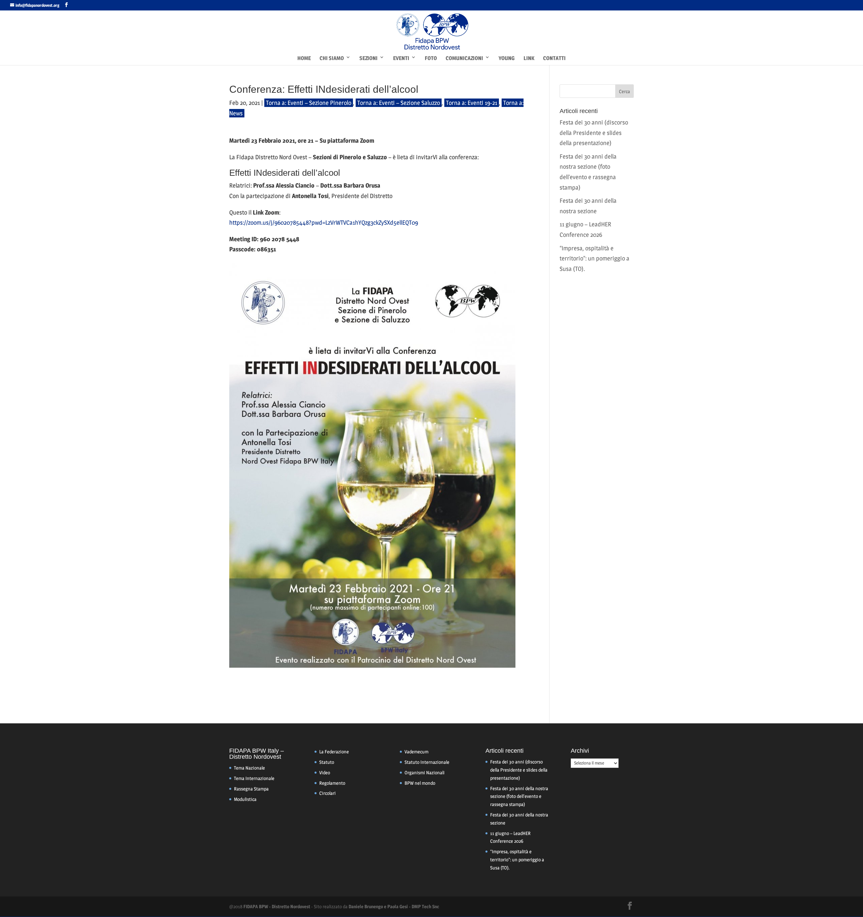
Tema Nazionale (249, 768)
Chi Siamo (332, 58)
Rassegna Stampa (251, 788)
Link (529, 58)
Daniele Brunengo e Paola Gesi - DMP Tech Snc (394, 906)
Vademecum (416, 751)
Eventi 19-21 (482, 102)
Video (324, 772)
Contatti (554, 58)
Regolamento (332, 783)
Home (304, 58)
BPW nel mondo (420, 783)
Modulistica (245, 799)
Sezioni (368, 58)
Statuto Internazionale (427, 762)
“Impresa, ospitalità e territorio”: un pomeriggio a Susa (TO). (594, 258)
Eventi (401, 58)
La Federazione (334, 751)
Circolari (327, 793)
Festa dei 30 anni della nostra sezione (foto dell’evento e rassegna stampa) (519, 796)
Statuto (326, 762)
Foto (431, 58)
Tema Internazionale (254, 778)
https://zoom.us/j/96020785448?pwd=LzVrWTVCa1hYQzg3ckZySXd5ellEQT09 (323, 222)
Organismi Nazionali (425, 772)
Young (507, 58)
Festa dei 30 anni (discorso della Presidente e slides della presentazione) (594, 132)
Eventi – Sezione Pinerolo (319, 102)
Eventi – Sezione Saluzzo (409, 102)
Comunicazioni (464, 58)
